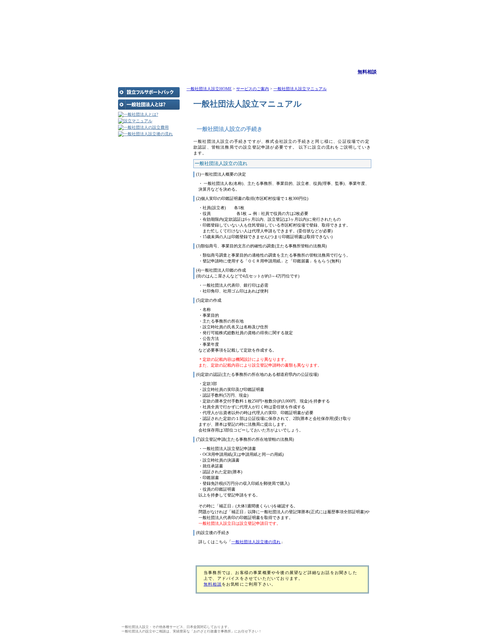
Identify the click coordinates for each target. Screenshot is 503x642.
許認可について (137, 178)
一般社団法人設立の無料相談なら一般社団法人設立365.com (251, 15)
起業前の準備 (135, 157)
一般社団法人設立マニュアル (300, 88)
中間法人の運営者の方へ (145, 198)
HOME (136, 71)
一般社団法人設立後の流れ (256, 541)
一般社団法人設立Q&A (144, 191)
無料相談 (367, 71)
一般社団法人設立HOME (209, 88)
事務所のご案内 (290, 71)
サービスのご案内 (213, 71)
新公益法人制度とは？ (143, 171)
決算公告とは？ (137, 164)
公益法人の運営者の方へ (145, 184)
